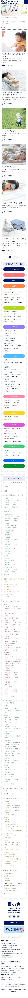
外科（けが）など (9, 292)
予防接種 (14, 356)
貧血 (15, 330)
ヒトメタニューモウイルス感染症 (13, 830)
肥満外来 (16, 348)
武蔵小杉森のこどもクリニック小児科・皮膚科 (12, 953)
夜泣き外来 (8, 335)
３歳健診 (7, 405)
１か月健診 (17, 400)
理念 (3, 977)
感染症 (14, 424)
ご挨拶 (8, 977)
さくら (6, 487)
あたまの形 (8, 450)
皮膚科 (14, 307)
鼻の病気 (17, 294)
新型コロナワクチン (10, 360)
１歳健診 (7, 402)
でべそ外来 (8, 330)
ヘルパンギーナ (17, 436)
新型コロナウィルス (10, 431)
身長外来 (7, 351)
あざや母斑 (8, 316)
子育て (16, 416)
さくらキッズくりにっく (11, 601)
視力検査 (15, 405)
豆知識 (6, 455)
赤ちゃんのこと (14, 446)
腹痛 (19, 297)
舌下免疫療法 (8, 343)
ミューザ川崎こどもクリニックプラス (14, 790)
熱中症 (21, 302)
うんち (20, 452)
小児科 (4, 62)
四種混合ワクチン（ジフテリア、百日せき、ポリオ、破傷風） (13, 387)
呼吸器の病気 (8, 294)
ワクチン (16, 450)
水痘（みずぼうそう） (10, 381)
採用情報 (8, 937)
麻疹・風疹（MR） (10, 384)
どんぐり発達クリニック (7, 955)
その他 (19, 292)
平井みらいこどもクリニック (13, 482)
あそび (14, 274)
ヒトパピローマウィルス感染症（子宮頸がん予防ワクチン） (13, 375)
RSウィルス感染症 (9, 438)
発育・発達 (8, 419)
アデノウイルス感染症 (10, 824)
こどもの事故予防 (14, 269)
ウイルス (7, 319)
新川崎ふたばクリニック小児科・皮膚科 (11, 949)
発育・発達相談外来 (10, 338)
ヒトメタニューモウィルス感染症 (13, 441)
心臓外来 (19, 345)
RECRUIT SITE (14, 923)
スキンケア (8, 314)
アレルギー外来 (17, 319)
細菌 (6, 321)
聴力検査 (7, 407)
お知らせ (14, 280)
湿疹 (12, 321)
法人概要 (14, 977)
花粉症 (16, 333)
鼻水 (18, 299)
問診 (5, 491)
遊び (14, 452)
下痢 (12, 299)
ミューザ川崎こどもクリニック (13, 495)
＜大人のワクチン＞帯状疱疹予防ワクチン (13, 363)
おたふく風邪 (8, 372)
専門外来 (14, 327)
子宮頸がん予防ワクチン (11, 525)
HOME (2, 937)
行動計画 (11, 979)
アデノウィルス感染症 (10, 433)
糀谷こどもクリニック (11, 870)
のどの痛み (8, 302)
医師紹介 (4, 979)
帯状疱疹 (7, 311)
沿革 (20, 977)
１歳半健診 (16, 402)
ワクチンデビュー (9, 803)
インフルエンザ (17, 428)
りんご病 (7, 436)
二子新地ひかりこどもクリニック (14, 798)
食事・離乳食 (15, 455)
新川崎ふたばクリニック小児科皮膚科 (14, 580)
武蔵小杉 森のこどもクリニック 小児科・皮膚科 (14, 702)
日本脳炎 (7, 379)
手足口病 (7, 428)
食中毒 (19, 608)
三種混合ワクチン (9, 391)
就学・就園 (8, 416)
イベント (14, 460)
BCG (19, 384)
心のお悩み (8, 333)
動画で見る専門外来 (16, 937)
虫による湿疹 (17, 316)
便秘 (6, 299)
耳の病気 (7, 297)
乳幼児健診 (14, 396)
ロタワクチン (18, 372)
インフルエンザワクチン (11, 369)
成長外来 (14, 413)
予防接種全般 (8, 534)
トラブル (7, 452)
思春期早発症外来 (9, 340)
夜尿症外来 (8, 348)
